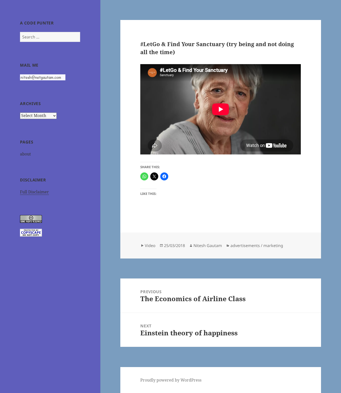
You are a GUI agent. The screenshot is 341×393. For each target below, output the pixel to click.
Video (150, 245)
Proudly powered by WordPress (170, 380)
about (25, 154)
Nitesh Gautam (207, 245)
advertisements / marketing (256, 245)
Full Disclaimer (34, 192)
